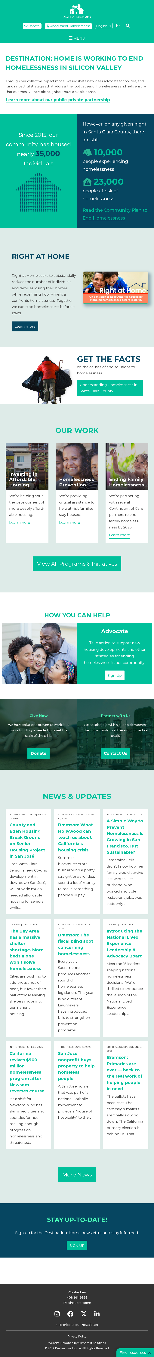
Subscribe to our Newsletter (77, 1325)
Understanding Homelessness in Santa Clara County (108, 388)
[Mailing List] (118, 26)
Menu (79, 38)
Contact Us (115, 753)
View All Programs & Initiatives (77, 563)
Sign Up (115, 675)
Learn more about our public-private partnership (58, 99)
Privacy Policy (77, 1336)
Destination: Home (77, 11)
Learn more (25, 326)
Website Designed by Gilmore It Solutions (77, 1343)
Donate (38, 753)
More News (77, 1174)
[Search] (128, 26)
